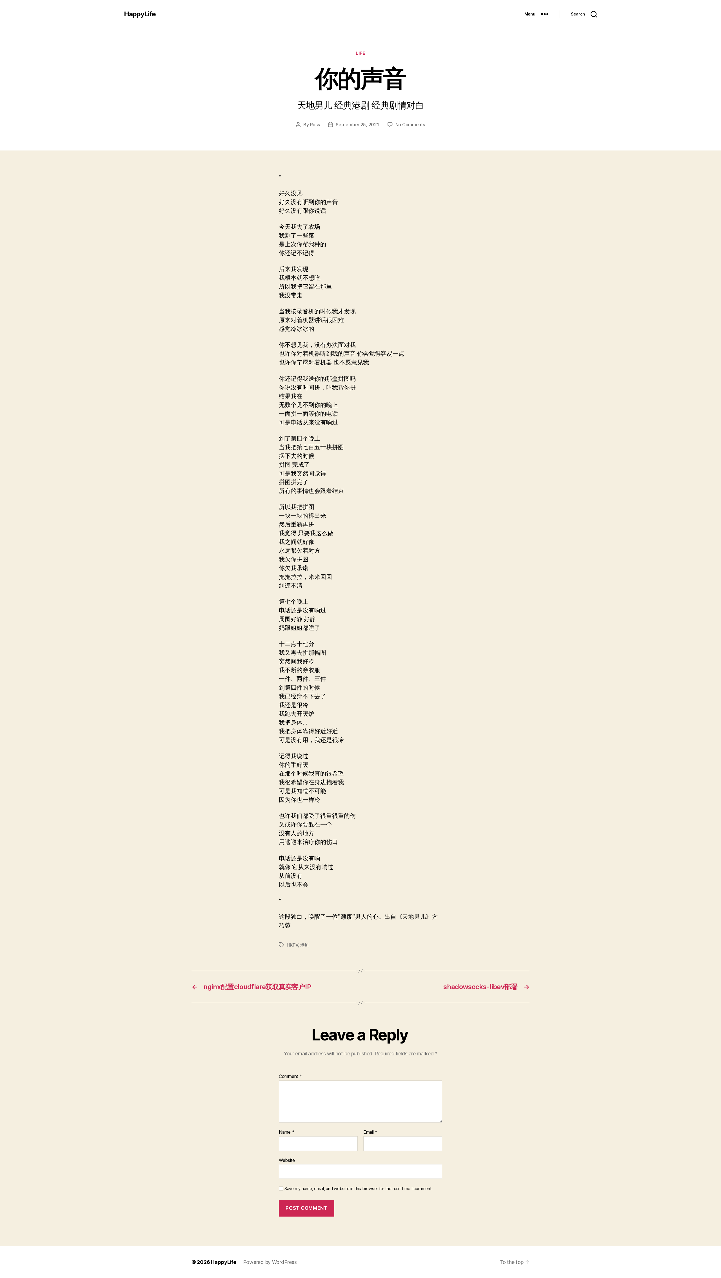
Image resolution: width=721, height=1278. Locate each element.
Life (360, 53)
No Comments (410, 124)
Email (370, 1132)
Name (286, 1132)
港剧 (304, 945)
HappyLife (140, 14)
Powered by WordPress (270, 1262)
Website (287, 1160)
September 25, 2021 (357, 124)
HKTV (292, 945)
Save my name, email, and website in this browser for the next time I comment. (358, 1188)
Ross (315, 124)
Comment (290, 1076)
